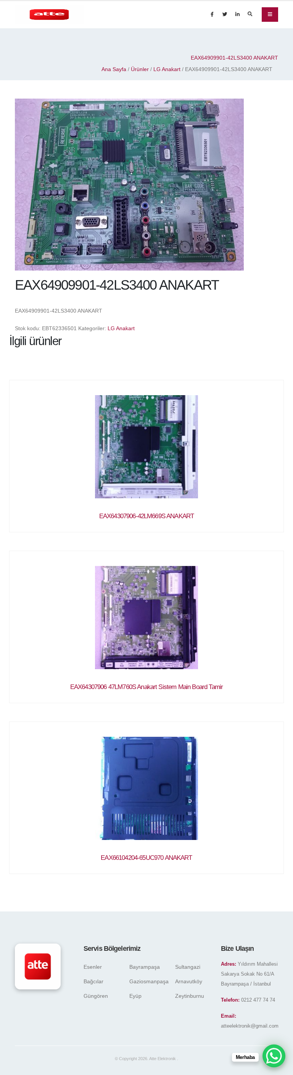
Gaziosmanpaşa (149, 981)
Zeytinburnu (189, 996)
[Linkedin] (237, 14)
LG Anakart (166, 69)
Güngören (96, 996)
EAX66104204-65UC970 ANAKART (146, 857)
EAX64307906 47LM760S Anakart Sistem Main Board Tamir (146, 687)
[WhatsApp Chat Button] (273, 1055)
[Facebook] (212, 14)
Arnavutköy (188, 981)
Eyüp (135, 996)
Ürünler (140, 69)
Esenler (93, 967)
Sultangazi (187, 967)
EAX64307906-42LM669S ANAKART (146, 516)
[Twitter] (224, 14)
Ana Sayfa (113, 69)
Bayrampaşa (144, 967)
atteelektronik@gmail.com (250, 1026)
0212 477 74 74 (258, 1000)
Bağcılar (93, 981)
